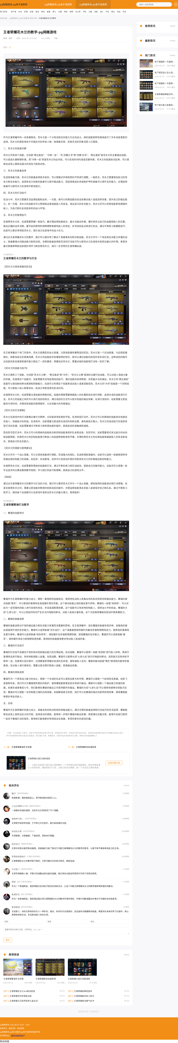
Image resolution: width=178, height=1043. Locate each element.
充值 (31, 12)
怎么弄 (78, 12)
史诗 (20, 12)
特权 (65, 12)
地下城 (13, 12)
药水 (124, 12)
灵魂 (26, 12)
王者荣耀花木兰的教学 (47, 18)
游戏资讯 (3, 1028)
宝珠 (96, 12)
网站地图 (20, 1028)
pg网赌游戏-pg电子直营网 (13, 4)
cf (37, 18)
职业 (113, 12)
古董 (60, 12)
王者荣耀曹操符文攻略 (21, 747)
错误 (37, 12)
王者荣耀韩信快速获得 (86, 747)
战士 (101, 12)
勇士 (54, 12)
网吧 (71, 12)
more (126, 785)
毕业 (107, 12)
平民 (84, 12)
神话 (43, 12)
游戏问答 (12, 1028)
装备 (48, 12)
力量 (90, 12)
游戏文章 (33, 18)
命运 (119, 12)
